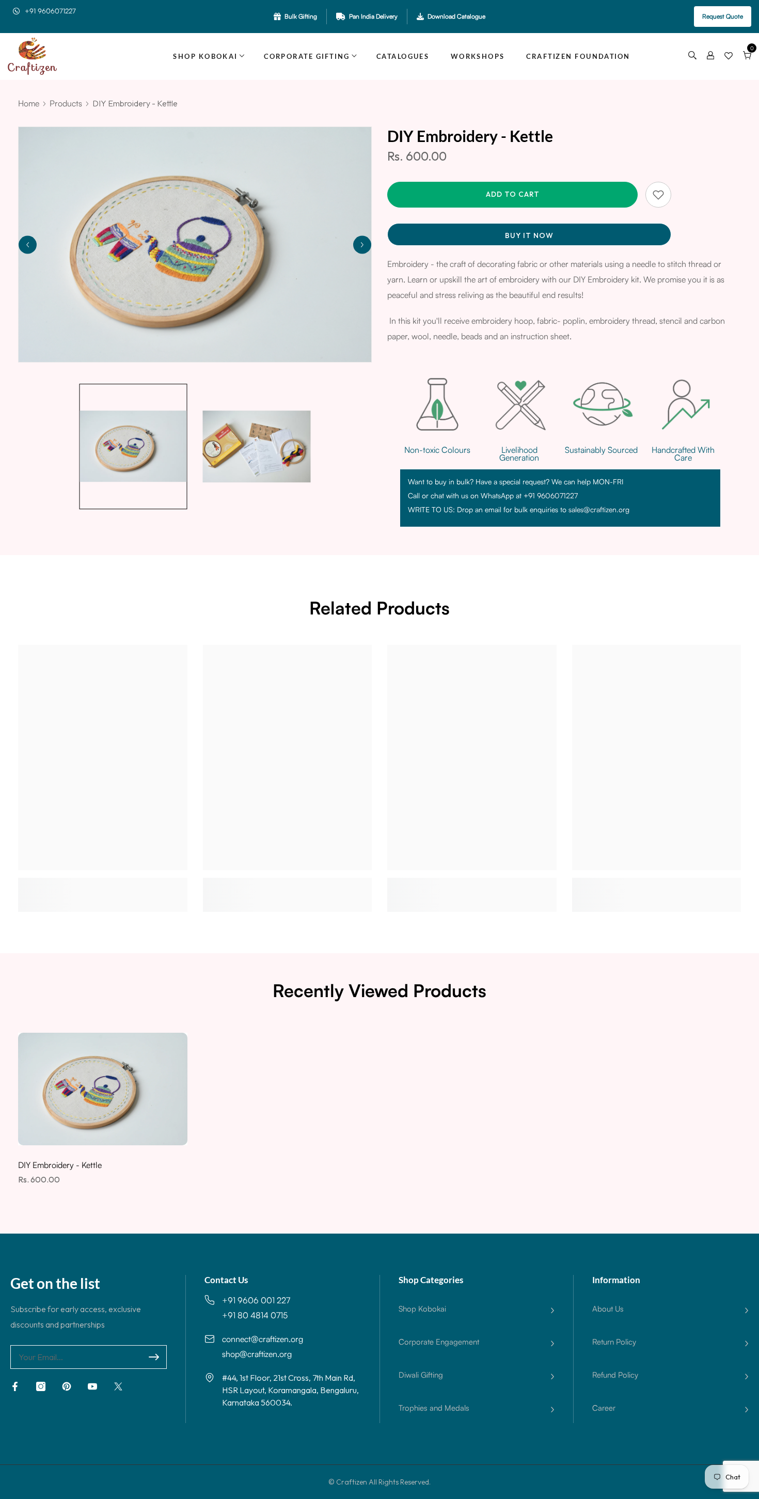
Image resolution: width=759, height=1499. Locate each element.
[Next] (362, 244)
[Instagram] (40, 1386)
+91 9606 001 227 (256, 1300)
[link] (102, 884)
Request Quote (722, 16)
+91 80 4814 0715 (255, 1315)
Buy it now (529, 235)
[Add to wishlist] (658, 195)
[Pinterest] (66, 1386)
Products (66, 103)
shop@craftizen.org (257, 1354)
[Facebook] (15, 1386)
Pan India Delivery (373, 16)
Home (28, 103)
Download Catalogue (456, 16)
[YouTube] (92, 1386)
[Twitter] (118, 1386)
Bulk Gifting (300, 16)
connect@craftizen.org (262, 1339)
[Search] (692, 56)
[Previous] (28, 244)
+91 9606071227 (50, 11)
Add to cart (513, 194)
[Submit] (154, 1357)
